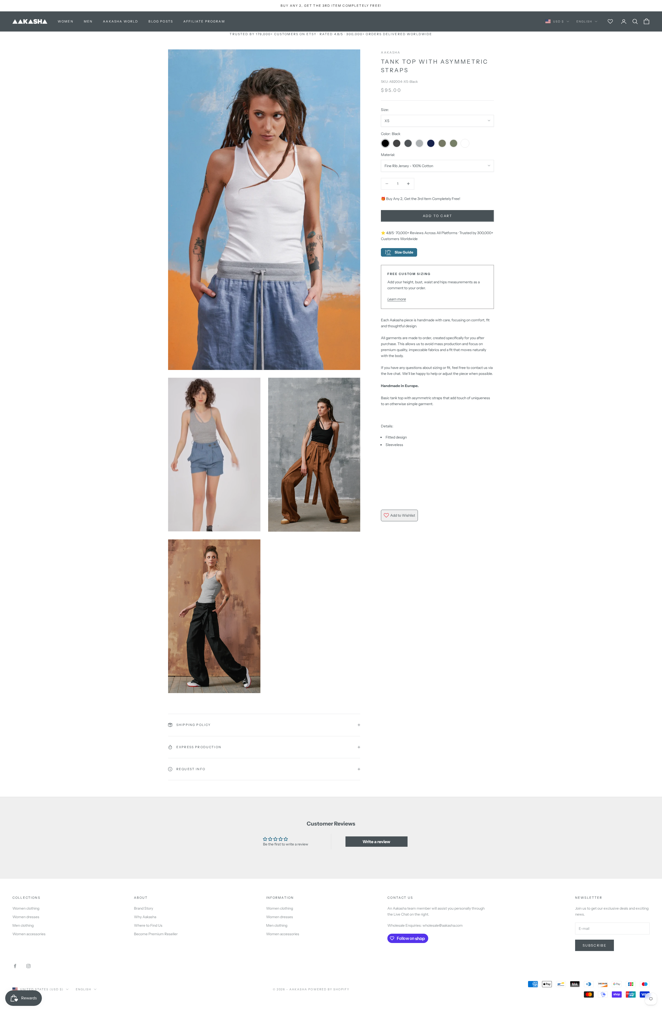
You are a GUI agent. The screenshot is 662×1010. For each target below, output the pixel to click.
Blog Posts (160, 21)
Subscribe (594, 945)
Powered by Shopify (328, 989)
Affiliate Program (204, 21)
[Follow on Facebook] (15, 966)
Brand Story (143, 908)
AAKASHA (390, 52)
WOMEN (65, 21)
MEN (88, 21)
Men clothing (23, 925)
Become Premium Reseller (156, 934)
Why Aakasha (145, 917)
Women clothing (25, 908)
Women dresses (25, 917)
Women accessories (29, 934)
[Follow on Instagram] (28, 966)
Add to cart (437, 215)
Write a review (376, 841)
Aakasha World (120, 21)
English (584, 21)
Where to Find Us (148, 925)
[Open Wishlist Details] (610, 21)
